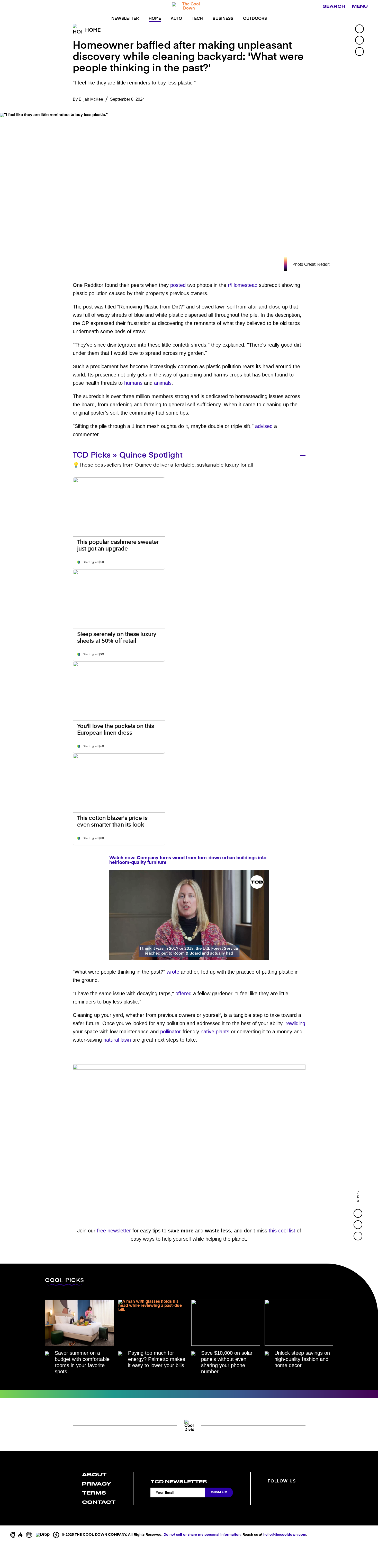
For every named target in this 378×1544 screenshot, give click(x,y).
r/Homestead (242, 285)
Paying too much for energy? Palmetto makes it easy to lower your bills (156, 1359)
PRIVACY (96, 1484)
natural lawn (117, 1040)
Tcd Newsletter (178, 1482)
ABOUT (94, 1475)
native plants (215, 1031)
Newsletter (125, 19)
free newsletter (114, 1230)
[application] (189, 915)
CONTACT (99, 1502)
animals (163, 383)
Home (155, 19)
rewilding (295, 1023)
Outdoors (255, 19)
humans (133, 383)
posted (178, 285)
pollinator (170, 1031)
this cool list (282, 1230)
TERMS (94, 1493)
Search (333, 6)
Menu (360, 6)
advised (264, 426)
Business (223, 19)
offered (183, 993)
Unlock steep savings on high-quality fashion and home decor (302, 1359)
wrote (173, 972)
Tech (197, 19)
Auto (176, 19)
